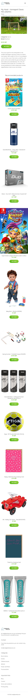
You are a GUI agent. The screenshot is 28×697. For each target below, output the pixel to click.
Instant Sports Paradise (14, 108)
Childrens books (5, 661)
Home (2, 14)
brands (3, 658)
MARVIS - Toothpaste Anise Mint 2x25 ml (14, 611)
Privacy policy (4, 686)
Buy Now (6, 46)
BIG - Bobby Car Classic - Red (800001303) (14, 519)
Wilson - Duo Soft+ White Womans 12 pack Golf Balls (14, 194)
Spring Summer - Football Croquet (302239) (14, 354)
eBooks (3, 664)
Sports (9, 37)
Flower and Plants (5, 666)
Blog (2, 678)
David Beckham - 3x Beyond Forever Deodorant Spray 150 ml (14, 397)
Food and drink (5, 669)
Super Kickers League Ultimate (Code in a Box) (14, 255)
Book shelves (4, 656)
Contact (3, 681)
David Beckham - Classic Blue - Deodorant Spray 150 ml (14, 150)
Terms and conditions (6, 684)
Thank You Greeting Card (14, 562)
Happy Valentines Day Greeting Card (14, 477)
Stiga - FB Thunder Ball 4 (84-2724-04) (14, 434)
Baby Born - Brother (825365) (14, 311)
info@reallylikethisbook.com (8, 648)
